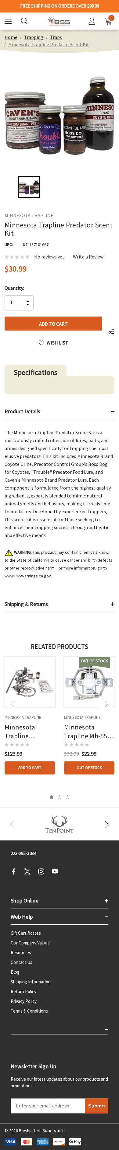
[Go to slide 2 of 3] (59, 797)
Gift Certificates (26, 933)
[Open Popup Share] (111, 332)
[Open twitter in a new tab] (29, 871)
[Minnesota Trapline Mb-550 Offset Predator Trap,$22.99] (89, 682)
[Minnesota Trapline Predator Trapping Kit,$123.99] (29, 682)
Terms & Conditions (29, 1011)
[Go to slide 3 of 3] (67, 797)
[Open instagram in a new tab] (43, 871)
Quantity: (14, 288)
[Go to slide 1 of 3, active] (51, 797)
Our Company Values (30, 943)
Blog (15, 972)
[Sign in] (92, 21)
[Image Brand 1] (59, 824)
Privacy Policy (24, 1001)
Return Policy (23, 991)
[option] (59, 824)
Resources (21, 952)
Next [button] (106, 704)
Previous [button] (12, 704)
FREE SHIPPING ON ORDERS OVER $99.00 (59, 6)
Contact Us (21, 962)
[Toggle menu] (8, 21)
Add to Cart (29, 767)
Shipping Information (31, 982)
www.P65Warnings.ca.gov (28, 576)
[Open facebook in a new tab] (15, 871)
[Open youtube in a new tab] (57, 871)
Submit (96, 1106)
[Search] (24, 21)
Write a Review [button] (88, 257)
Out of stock (89, 767)
